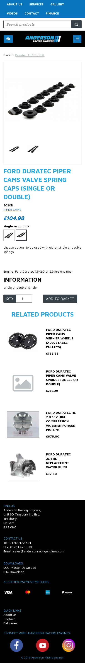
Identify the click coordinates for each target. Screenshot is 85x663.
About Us (14, 4)
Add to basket (60, 299)
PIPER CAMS (12, 209)
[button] (12, 119)
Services (36, 4)
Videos (12, 13)
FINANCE (52, 13)
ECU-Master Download (19, 567)
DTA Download (13, 572)
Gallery (57, 4)
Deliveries (10, 623)
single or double (16, 226)
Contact (31, 13)
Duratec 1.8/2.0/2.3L (30, 55)
